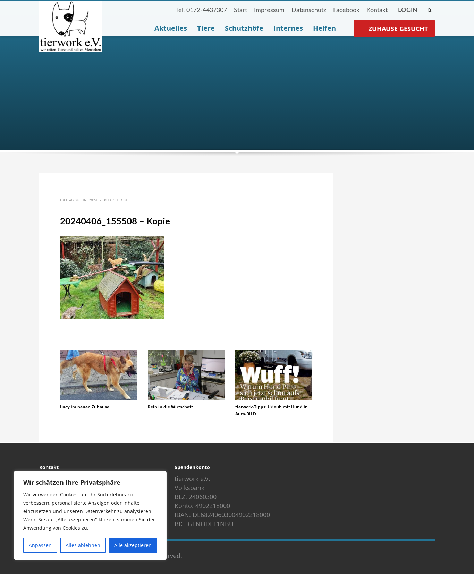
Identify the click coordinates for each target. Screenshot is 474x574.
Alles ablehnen (83, 545)
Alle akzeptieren (133, 545)
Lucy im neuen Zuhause (84, 407)
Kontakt (377, 10)
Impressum (269, 10)
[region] (90, 515)
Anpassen (40, 545)
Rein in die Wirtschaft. (171, 407)
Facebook (346, 10)
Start (240, 10)
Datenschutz (308, 10)
